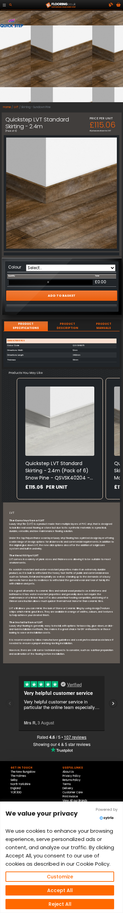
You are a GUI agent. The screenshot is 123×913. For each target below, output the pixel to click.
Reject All (60, 904)
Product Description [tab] (67, 326)
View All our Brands (75, 801)
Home (7, 107)
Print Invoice (70, 796)
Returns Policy (72, 780)
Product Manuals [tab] (103, 326)
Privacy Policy (72, 776)
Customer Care (73, 792)
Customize (60, 876)
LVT (16, 107)
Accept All (60, 890)
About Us (68, 772)
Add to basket (62, 295)
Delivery (68, 788)
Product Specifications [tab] (26, 326)
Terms (67, 784)
